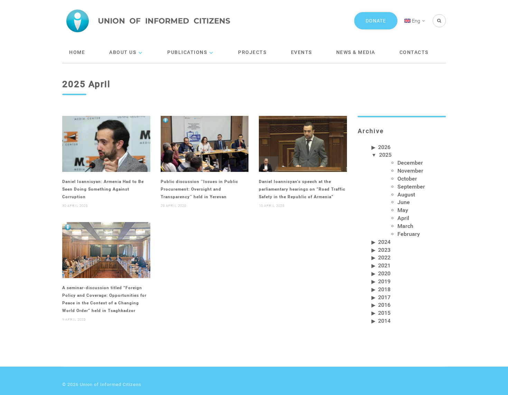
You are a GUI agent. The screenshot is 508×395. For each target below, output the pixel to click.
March (405, 225)
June (403, 201)
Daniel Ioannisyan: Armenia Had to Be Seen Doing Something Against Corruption (103, 188)
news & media (355, 52)
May (402, 209)
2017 (384, 297)
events (301, 52)
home (77, 52)
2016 (384, 304)
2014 (384, 320)
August (406, 194)
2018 (384, 289)
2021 (384, 265)
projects (252, 52)
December (410, 162)
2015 (384, 312)
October (407, 178)
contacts (414, 52)
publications (187, 52)
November (410, 170)
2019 (384, 281)
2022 (384, 257)
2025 (385, 154)
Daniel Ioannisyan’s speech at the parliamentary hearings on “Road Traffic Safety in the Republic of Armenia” (302, 188)
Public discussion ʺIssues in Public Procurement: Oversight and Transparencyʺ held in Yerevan (199, 188)
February (408, 233)
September (411, 186)
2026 (384, 146)
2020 (384, 273)
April (403, 217)
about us (122, 52)
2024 (384, 241)
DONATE (376, 20)
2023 (384, 249)
